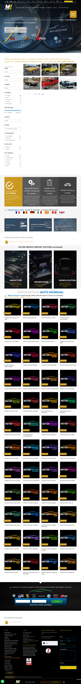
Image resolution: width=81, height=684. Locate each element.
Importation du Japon (48, 317)
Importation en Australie (31, 388)
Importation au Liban (11, 572)
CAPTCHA (62, 663)
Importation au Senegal (30, 549)
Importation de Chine (11, 411)
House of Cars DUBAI (8, 668)
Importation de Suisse (11, 341)
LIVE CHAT (23, 30)
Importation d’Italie (47, 341)
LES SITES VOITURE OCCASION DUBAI (30, 651)
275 (35, 94)
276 (39, 94)
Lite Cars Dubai (7, 663)
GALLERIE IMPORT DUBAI (9, 653)
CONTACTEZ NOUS (64, 7)
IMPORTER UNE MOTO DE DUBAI (29, 648)
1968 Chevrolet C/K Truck (47, 87)
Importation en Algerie (30, 458)
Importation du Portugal (68, 365)
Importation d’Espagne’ (48, 365)
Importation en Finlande (12, 480)
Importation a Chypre (48, 480)
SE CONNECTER (55, 682)
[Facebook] (5, 1)
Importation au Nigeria (48, 458)
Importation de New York (12, 388)
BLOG (55, 7)
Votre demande (63, 649)
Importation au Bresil (67, 572)
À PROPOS (6, 637)
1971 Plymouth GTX (28, 73)
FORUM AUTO (45, 682)
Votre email (63, 643)
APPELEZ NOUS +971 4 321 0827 (10, 634)
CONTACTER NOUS (7, 656)
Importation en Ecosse (67, 480)
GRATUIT (73, 14)
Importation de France (67, 388)
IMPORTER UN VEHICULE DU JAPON (10, 643)
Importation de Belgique (31, 341)
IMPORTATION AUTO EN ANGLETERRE (11, 640)
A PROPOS (49, 7)
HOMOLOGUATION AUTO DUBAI (10, 650)
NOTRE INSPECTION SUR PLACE (29, 647)
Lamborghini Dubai (8, 669)
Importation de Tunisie (67, 434)
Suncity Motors (7, 661)
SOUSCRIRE (56, 601)
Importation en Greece (48, 503)
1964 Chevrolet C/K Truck (65, 87)
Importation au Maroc (11, 458)
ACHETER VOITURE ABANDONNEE (29, 654)
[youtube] (15, 1)
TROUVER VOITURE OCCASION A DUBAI (30, 650)
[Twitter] (7, 1)
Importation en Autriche (12, 434)
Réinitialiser (18, 112)
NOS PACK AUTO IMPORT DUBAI (10, 648)
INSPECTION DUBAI (8, 647)
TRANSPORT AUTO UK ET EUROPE (29, 655)
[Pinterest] (9, 1)
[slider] (4, 110)
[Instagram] (11, 1)
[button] (12, 95)
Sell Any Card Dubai (8, 665)
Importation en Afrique (67, 458)
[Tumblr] (13, 1)
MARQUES (28, 7)
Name (61, 636)
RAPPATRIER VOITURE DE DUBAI (29, 652)
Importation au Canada (30, 411)
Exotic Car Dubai (7, 660)
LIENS (47, 643)
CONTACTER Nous (9, 202)
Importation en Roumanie (12, 525)
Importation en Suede (48, 434)
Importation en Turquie (30, 503)
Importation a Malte (66, 503)
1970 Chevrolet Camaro (28, 87)
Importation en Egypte (67, 549)
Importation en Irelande (12, 503)
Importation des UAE (29, 317)
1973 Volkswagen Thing (48, 73)
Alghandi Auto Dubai (8, 666)
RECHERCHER (20, 7)
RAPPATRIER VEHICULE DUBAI (9, 651)
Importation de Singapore (49, 388)
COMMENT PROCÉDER (38, 7)
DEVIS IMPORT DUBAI (8, 645)
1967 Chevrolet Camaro (65, 73)
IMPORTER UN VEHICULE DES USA (10, 642)
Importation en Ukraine (30, 525)
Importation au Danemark (31, 480)
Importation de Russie (30, 365)
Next (43, 94)
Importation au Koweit (67, 525)
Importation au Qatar (11, 549)
